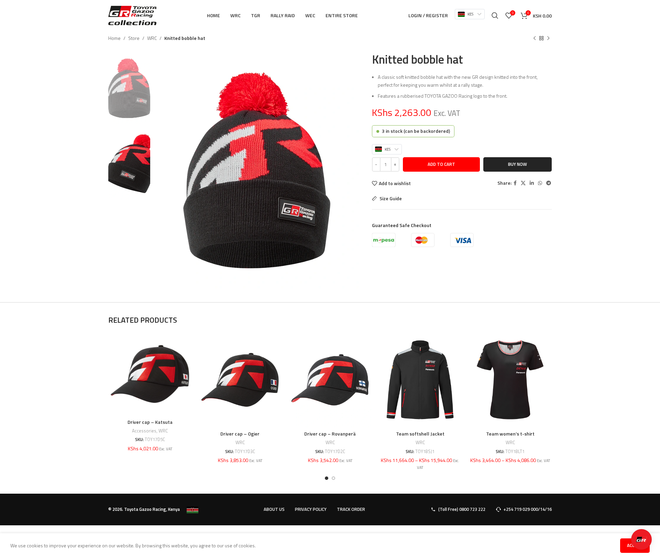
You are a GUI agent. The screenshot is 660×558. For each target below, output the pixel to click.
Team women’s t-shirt (510, 433)
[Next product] (548, 38)
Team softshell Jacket (420, 433)
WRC (152, 38)
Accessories (144, 431)
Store (134, 38)
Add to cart (441, 164)
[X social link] (523, 183)
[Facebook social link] (515, 183)
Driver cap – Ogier (240, 433)
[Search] (495, 15)
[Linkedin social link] (532, 183)
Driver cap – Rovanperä (330, 433)
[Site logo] (132, 15)
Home (114, 38)
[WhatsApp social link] (540, 183)
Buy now (517, 164)
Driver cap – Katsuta (150, 422)
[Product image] (149, 374)
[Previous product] (534, 38)
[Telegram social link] (548, 183)
